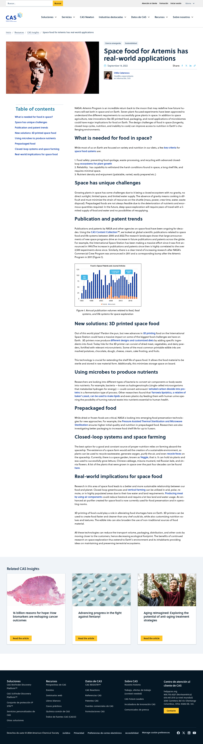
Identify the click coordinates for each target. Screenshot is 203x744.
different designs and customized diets (132, 340)
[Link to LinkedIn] (190, 65)
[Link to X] (186, 65)
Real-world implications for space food (36, 154)
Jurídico (66, 732)
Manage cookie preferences (156, 732)
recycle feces (174, 453)
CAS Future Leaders (134, 698)
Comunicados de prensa (137, 709)
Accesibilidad (132, 732)
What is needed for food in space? (34, 117)
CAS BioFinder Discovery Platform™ (19, 686)
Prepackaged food (25, 143)
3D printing (149, 333)
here (77, 468)
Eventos (50, 690)
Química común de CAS (58, 711)
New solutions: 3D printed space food (35, 133)
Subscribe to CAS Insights (149, 678)
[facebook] (182, 65)
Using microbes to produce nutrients (35, 138)
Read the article (21, 638)
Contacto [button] (171, 710)
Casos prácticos (54, 706)
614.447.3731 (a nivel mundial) (178, 697)
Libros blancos (53, 700)
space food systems (85, 151)
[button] (190, 3)
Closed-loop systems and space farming (37, 149)
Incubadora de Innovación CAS (140, 704)
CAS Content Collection (104, 232)
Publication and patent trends (31, 127)
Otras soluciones (15, 720)
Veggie (144, 457)
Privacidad (79, 732)
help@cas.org (170, 691)
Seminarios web (54, 695)
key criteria (170, 147)
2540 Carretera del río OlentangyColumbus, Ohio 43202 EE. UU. (180, 702)
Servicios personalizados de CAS (21, 713)
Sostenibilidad (131, 43)
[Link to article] (194, 65)
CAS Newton (87, 17)
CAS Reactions (92, 690)
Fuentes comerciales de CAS (99, 706)
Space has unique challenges (31, 122)
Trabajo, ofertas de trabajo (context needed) (138, 691)
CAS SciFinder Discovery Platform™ (19, 695)
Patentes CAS (92, 700)
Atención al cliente (149, 3)
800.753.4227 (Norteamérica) (178, 694)
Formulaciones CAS (95, 711)
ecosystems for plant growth (96, 163)
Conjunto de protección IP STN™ (20, 704)
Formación (163, 3)
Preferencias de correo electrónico (105, 732)
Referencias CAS (93, 695)
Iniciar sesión (175, 3)
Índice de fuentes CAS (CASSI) (61, 716)
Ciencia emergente (113, 43)
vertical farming (136, 489)
